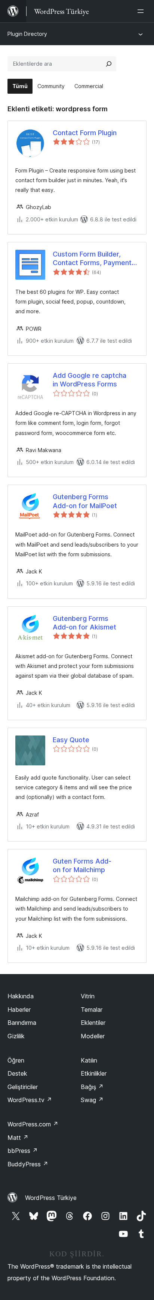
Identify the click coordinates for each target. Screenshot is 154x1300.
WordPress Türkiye (51, 1197)
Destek (17, 1073)
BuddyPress (27, 1164)
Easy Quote (71, 740)
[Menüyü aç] (142, 11)
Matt (17, 1137)
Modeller (93, 1036)
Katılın (89, 1060)
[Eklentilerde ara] (108, 63)
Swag (92, 1100)
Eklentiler (93, 1022)
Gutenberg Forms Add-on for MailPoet (85, 501)
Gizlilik (16, 1036)
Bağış (92, 1087)
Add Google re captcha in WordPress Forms (89, 379)
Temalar (91, 1009)
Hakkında (20, 996)
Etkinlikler (94, 1073)
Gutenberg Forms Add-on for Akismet (84, 623)
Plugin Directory (27, 34)
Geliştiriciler (22, 1087)
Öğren (15, 1060)
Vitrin (88, 996)
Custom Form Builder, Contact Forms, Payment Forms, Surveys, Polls (92, 258)
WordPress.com (32, 1124)
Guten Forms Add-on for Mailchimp (82, 865)
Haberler (19, 1009)
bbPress (22, 1150)
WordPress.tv (29, 1100)
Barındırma (21, 1022)
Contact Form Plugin (85, 133)
